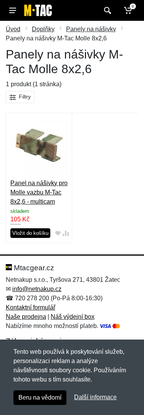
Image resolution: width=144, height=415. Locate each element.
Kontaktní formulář (30, 307)
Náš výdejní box (72, 316)
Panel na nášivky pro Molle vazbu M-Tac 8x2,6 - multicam (39, 192)
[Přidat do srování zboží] (66, 233)
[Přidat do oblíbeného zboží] (58, 233)
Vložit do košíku (30, 233)
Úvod (13, 29)
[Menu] (13, 10)
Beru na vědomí (39, 397)
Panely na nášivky (91, 29)
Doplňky (43, 29)
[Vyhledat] (106, 10)
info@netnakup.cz (36, 289)
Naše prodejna (26, 316)
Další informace (95, 397)
